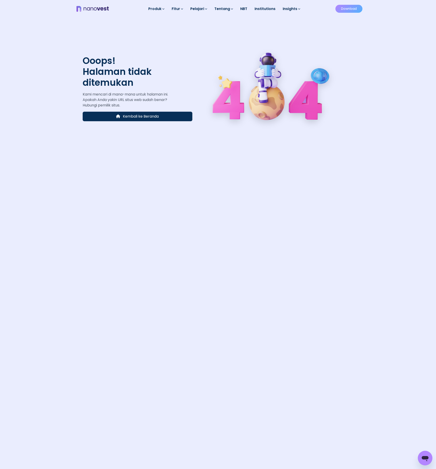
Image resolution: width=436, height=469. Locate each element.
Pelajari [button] (197, 8)
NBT (243, 8)
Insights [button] (290, 8)
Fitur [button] (176, 8)
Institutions (265, 8)
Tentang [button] (222, 8)
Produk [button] (155, 8)
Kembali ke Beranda (140, 116)
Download (349, 8)
